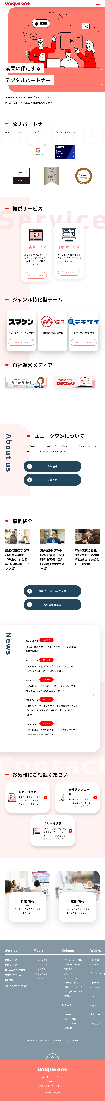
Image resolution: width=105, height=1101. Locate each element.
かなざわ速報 (41, 973)
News (66, 1005)
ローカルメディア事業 (15, 970)
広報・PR (68, 973)
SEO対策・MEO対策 (73, 991)
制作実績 (96, 960)
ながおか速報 (41, 964)
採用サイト (97, 1024)
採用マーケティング (73, 987)
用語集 (67, 996)
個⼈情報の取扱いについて (38, 1040)
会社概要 (96, 987)
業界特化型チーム (13, 975)
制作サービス (11, 965)
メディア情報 (70, 1023)
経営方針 (52, 479)
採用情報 (68, 1028)
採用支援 (9, 980)
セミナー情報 (70, 1019)
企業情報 (52, 466)
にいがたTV (40, 978)
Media (39, 950)
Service (11, 950)
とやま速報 (40, 969)
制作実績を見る (52, 604)
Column (68, 950)
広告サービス (11, 960)
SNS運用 (68, 969)
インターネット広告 (73, 960)
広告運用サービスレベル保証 (66, 1040)
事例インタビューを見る (52, 591)
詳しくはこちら (35, 275)
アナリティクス (71, 982)
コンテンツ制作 (71, 978)
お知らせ (68, 1014)
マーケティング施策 (73, 964)
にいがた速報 (41, 960)
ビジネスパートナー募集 (16, 985)
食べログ (96, 1005)
